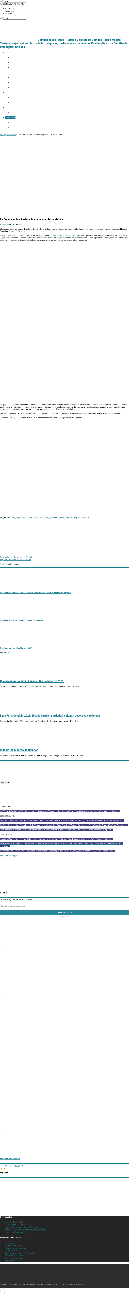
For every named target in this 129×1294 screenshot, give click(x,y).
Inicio (7, 52)
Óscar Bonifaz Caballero (16, 1232)
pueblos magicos (73, 517)
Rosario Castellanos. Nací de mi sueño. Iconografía (21, 620)
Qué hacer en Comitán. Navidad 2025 (16, 648)
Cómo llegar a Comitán (21, 57)
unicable (85, 517)
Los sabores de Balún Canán (23, 110)
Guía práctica (12, 55)
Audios (14, 122)
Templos (14, 82)
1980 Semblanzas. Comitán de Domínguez (24, 1227)
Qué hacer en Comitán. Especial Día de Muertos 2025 (32, 681)
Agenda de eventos (19, 95)
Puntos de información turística (25, 65)
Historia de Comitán (14, 1222)
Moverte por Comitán (20, 60)
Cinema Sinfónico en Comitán (16, 557)
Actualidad (10, 117)
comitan (29, 517)
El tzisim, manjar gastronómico (24, 112)
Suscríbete (9, 11)
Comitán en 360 (12, 1250)
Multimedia (11, 120)
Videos (14, 125)
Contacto (9, 13)
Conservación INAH (20, 130)
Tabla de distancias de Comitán (24, 62)
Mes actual (5, 783)
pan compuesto (58, 517)
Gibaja (48, 517)
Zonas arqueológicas (20, 105)
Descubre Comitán (14, 75)
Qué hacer (10, 92)
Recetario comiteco (19, 115)
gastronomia (39, 517)
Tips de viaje (16, 67)
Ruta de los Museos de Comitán (19, 750)
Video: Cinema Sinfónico (15, 559)
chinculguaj (13, 517)
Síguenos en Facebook (10, 1158)
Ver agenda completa (9, 855)
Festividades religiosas (21, 97)
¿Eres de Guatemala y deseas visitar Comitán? (25, 1230)
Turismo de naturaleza (20, 102)
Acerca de (9, 8)
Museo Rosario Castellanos (12, 1056)
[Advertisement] (64, 154)
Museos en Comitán (19, 85)
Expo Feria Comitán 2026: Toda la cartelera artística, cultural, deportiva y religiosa (35, 593)
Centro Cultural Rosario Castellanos (66, 235)
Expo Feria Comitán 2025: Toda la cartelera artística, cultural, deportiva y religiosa (50, 715)
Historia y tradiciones (20, 77)
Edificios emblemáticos (21, 80)
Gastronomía (11, 107)
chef (110, 407)
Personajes (15, 87)
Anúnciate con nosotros (15, 1248)
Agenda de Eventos (13, 1245)
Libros (14, 127)
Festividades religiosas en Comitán (20, 1253)
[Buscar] (1, 18)
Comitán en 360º (18, 90)
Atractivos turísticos (15, 100)
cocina (22, 517)
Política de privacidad (15, 1255)
